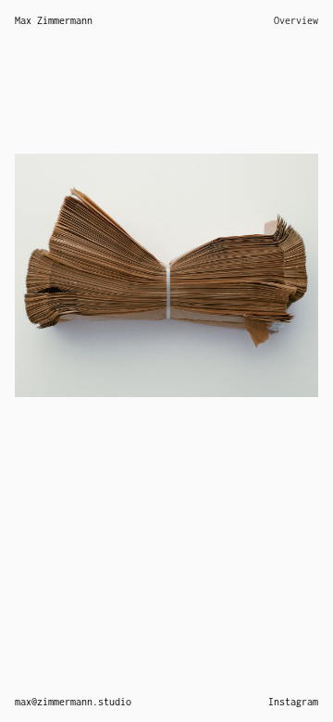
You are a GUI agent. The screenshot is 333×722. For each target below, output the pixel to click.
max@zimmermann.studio (73, 701)
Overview (296, 20)
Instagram (293, 701)
